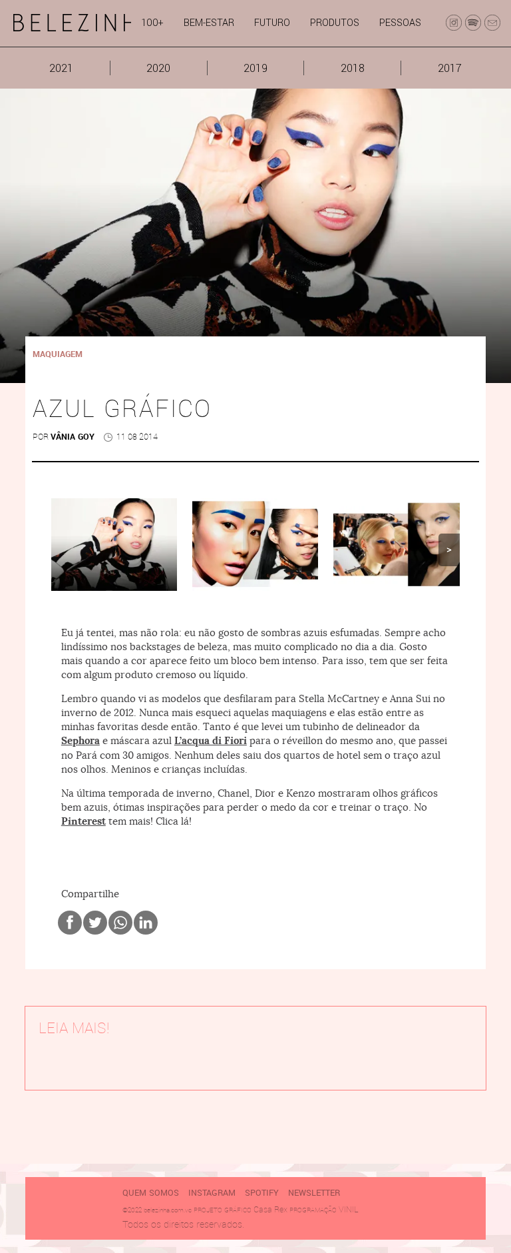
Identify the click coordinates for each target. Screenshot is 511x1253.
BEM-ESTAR (209, 23)
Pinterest (83, 821)
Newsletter (314, 1193)
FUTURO (272, 23)
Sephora (80, 740)
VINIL (349, 1209)
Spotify (262, 1193)
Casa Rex (270, 1209)
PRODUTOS (334, 23)
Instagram (212, 1193)
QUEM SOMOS (150, 1193)
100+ (152, 23)
